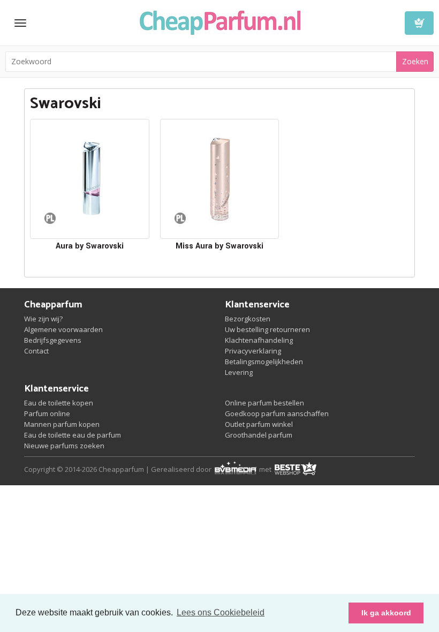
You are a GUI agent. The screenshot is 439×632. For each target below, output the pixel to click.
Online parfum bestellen (264, 403)
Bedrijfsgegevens (52, 340)
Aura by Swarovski (90, 246)
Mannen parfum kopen (62, 424)
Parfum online (47, 413)
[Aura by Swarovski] (89, 179)
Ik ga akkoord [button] (386, 612)
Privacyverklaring (253, 351)
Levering (239, 372)
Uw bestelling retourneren (267, 329)
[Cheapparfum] (220, 21)
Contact (36, 351)
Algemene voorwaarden (63, 329)
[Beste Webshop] (295, 469)
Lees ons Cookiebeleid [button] (220, 612)
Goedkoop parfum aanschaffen (277, 413)
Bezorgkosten (247, 318)
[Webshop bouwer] (236, 469)
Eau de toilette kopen (58, 403)
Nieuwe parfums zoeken (64, 445)
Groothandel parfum (258, 435)
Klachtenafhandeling (259, 340)
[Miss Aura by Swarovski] (220, 179)
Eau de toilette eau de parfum (72, 435)
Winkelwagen (419, 23)
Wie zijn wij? (43, 318)
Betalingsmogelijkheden (264, 361)
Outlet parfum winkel (259, 424)
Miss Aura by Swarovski (219, 246)
